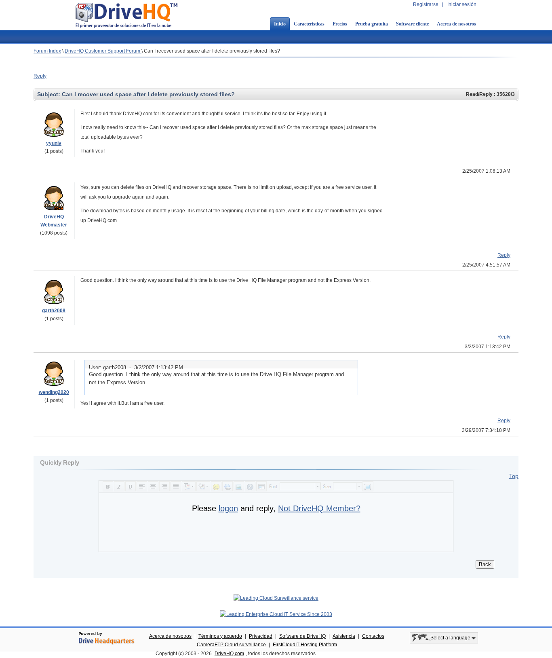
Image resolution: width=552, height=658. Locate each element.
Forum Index (47, 51)
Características (309, 24)
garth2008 (53, 310)
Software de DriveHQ (302, 636)
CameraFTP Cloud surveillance (231, 644)
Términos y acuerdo (220, 636)
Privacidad (260, 636)
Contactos (373, 636)
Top (513, 476)
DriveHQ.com (229, 653)
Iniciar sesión (461, 4)
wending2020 (54, 392)
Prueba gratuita (371, 24)
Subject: (49, 94)
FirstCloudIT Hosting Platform (305, 644)
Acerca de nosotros (456, 24)
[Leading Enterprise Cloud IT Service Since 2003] (276, 614)
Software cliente (412, 24)
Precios (340, 24)
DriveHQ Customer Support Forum (103, 51)
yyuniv (53, 143)
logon (228, 508)
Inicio (280, 24)
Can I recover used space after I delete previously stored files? (212, 51)
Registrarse (425, 4)
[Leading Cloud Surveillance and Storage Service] (276, 598)
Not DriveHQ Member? (319, 508)
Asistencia (344, 636)
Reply (40, 76)
